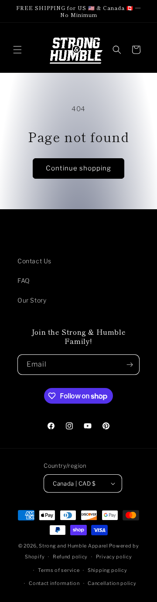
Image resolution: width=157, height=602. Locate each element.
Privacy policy (114, 557)
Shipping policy (107, 570)
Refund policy (70, 557)
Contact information (54, 583)
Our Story (31, 300)
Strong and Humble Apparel (73, 546)
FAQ (23, 280)
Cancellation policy (112, 583)
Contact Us (34, 261)
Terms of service (58, 570)
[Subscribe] (129, 364)
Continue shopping (78, 168)
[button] (17, 49)
